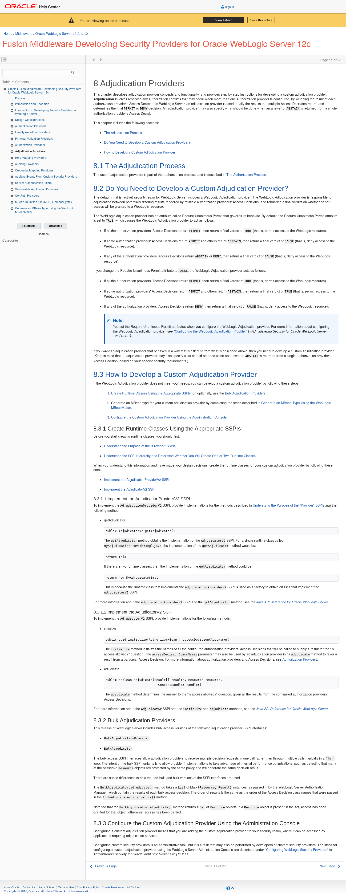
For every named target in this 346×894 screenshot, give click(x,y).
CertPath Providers (27, 195)
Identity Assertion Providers (32, 132)
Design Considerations (29, 120)
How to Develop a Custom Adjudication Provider (139, 152)
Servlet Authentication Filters (33, 183)
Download (55, 226)
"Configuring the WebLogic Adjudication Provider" (210, 331)
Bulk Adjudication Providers (245, 393)
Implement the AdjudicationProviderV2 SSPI (136, 479)
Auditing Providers (27, 164)
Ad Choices (133, 887)
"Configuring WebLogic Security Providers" (296, 849)
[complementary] (113, 887)
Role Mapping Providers (30, 157)
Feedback (29, 226)
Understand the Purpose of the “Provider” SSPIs (140, 445)
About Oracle (11, 887)
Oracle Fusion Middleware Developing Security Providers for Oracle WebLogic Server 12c (44, 90)
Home (8, 33)
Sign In (229, 7)
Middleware (23, 33)
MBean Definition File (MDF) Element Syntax (43, 202)
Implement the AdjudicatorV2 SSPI (129, 489)
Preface (20, 98)
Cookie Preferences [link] (113, 887)
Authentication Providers (30, 126)
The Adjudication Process (123, 132)
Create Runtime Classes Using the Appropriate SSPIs (151, 393)
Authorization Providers (30, 145)
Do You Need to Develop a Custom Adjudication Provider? (147, 142)
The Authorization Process (246, 174)
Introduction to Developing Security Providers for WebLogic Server (46, 112)
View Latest (223, 20)
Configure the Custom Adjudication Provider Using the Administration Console (169, 417)
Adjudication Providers (30, 151)
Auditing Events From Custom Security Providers (46, 176)
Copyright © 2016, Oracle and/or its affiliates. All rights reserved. (46, 891)
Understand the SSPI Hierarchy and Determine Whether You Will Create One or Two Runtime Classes (180, 455)
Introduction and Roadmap (32, 104)
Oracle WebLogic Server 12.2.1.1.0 (61, 33)
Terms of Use (66, 887)
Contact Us (29, 887)
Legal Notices (47, 887)
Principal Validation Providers (34, 138)
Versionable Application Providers (36, 189)
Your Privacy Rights (88, 887)
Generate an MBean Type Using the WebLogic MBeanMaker (44, 210)
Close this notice (260, 20)
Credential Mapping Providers (34, 170)
